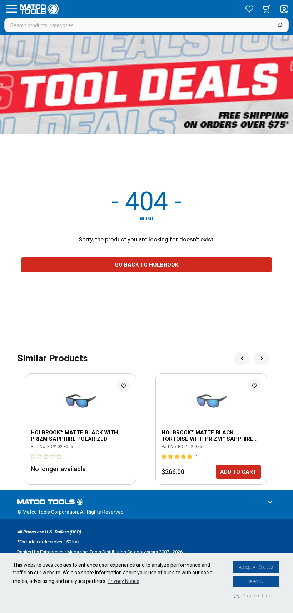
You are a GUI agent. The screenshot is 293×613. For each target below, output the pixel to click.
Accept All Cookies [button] (256, 567)
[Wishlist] (249, 9)
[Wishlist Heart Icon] (123, 385)
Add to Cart (238, 472)
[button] (253, 596)
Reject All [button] (256, 581)
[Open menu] (11, 9)
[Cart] (266, 9)
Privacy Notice (123, 581)
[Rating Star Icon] (33, 456)
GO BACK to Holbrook (146, 265)
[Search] (280, 25)
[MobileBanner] (146, 84)
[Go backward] (241, 358)
